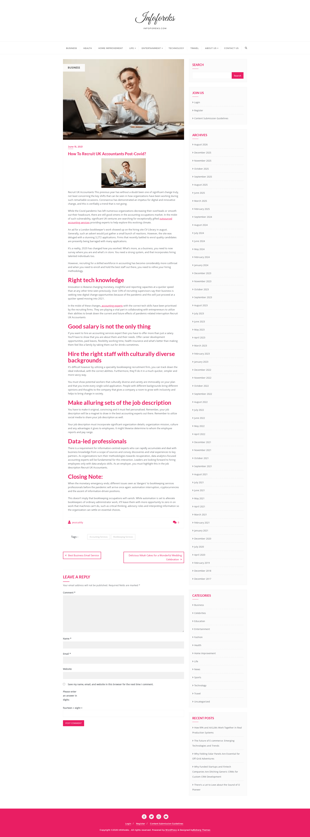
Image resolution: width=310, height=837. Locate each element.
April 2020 (199, 554)
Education (199, 621)
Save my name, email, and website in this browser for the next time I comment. (110, 684)
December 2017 (202, 578)
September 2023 (203, 297)
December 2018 (202, 570)
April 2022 (199, 434)
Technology (200, 685)
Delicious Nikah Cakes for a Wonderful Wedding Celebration (155, 557)
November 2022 (202, 377)
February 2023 (202, 353)
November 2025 (202, 160)
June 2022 (199, 417)
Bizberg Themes (201, 830)
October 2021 (201, 458)
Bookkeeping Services (123, 536)
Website (67, 668)
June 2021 (199, 490)
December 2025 (202, 152)
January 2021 (201, 530)
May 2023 (199, 329)
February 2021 (202, 522)
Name (67, 638)
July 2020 (199, 546)
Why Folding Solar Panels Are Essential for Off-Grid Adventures (216, 756)
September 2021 (203, 466)
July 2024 (199, 233)
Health (197, 645)
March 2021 (200, 514)
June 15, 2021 (75, 146)
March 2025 (200, 200)
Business (199, 605)
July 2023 (199, 313)
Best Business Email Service (83, 555)
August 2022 (201, 401)
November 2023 (202, 281)
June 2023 (199, 321)
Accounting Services (99, 536)
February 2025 (202, 208)
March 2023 (200, 345)
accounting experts (112, 305)
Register (198, 110)
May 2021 (199, 498)
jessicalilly (77, 522)
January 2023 (201, 361)
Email (67, 653)
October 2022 (201, 385)
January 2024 (201, 265)
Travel (197, 693)
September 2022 (203, 393)
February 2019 (202, 562)
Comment (69, 592)
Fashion (198, 637)
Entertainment (202, 629)
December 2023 (202, 273)
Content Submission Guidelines (211, 118)
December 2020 (202, 538)
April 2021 (199, 506)
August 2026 (201, 144)
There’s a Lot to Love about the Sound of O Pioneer (216, 787)
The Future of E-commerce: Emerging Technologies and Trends (213, 743)
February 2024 (202, 257)
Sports (197, 677)
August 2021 (201, 474)
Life (196, 661)
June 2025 (199, 192)
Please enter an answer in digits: (70, 695)
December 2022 (202, 369)
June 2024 (199, 241)
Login (197, 102)
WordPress (171, 830)
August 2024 (201, 224)
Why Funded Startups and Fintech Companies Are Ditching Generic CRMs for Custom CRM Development (215, 771)
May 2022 (199, 426)
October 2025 (201, 168)
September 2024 (203, 216)
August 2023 (201, 305)
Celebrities (200, 613)
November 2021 (202, 450)
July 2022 (199, 409)
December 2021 (202, 442)
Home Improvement (205, 653)
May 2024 (199, 249)
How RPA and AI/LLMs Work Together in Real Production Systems (217, 730)
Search (198, 65)
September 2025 (203, 176)
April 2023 (199, 337)
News (197, 669)
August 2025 (201, 184)
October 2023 (201, 289)
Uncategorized (202, 701)
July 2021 (199, 482)
